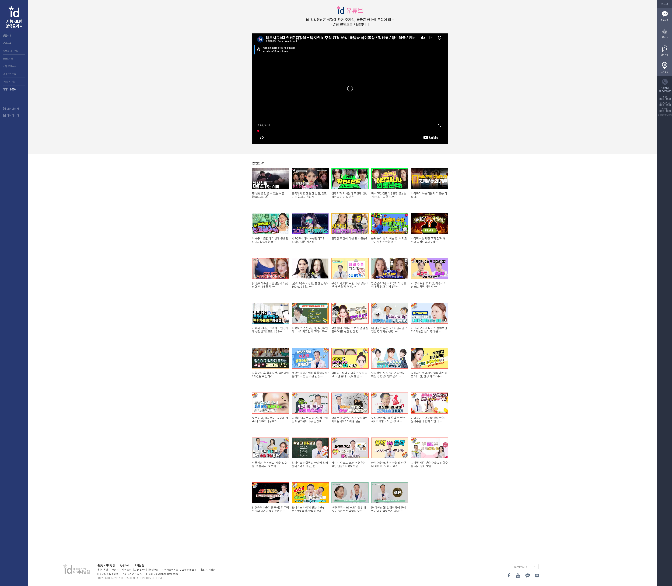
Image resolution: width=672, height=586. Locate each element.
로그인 (664, 4)
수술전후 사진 (9, 81)
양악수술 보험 (9, 74)
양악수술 (7, 43)
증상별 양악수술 (10, 51)
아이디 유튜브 (9, 89)
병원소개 (7, 35)
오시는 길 (139, 565)
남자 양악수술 (9, 66)
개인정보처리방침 (106, 565)
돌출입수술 (8, 58)
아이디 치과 (14, 18)
